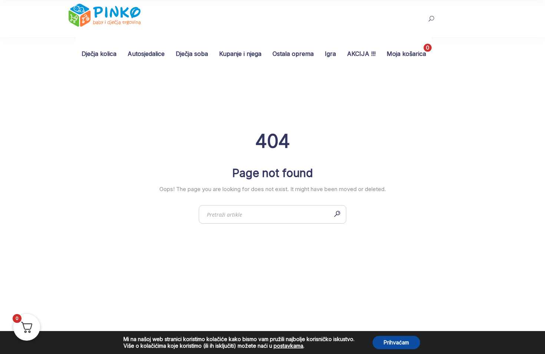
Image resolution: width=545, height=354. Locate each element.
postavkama (288, 346)
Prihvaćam (396, 342)
